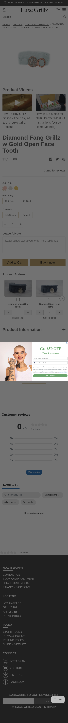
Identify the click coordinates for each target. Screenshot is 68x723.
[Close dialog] (66, 343)
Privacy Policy (52, 372)
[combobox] (35, 363)
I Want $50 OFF (50, 375)
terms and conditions (63, 372)
